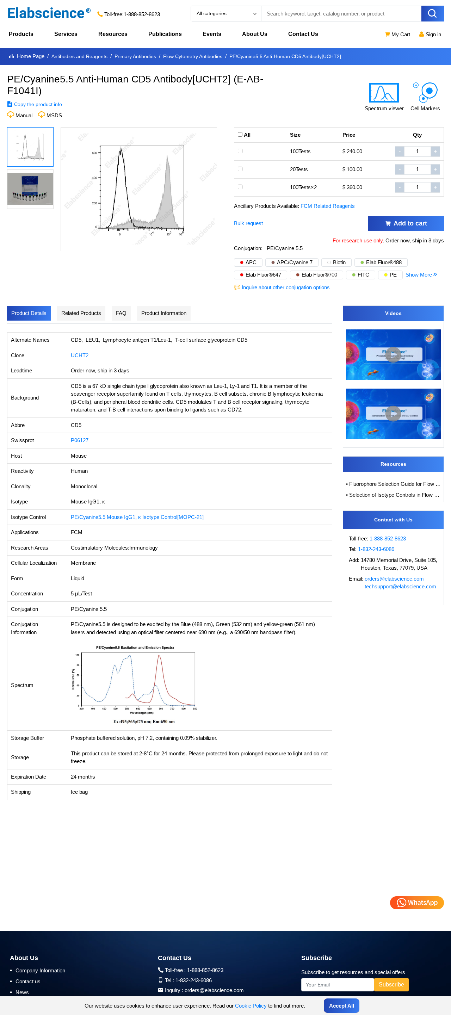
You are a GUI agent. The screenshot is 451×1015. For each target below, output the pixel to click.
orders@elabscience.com (394, 579)
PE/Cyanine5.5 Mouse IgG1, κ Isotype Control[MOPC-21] (137, 517)
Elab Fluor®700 (319, 275)
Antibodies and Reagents (79, 56)
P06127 (79, 440)
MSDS (54, 115)
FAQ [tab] (121, 313)
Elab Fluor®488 (384, 262)
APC (251, 262)
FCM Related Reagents (328, 206)
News (19, 992)
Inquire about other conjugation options (286, 287)
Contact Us (303, 34)
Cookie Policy (251, 1006)
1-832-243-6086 (376, 549)
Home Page (30, 56)
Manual (24, 115)
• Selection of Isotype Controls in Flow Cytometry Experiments (393, 495)
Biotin (339, 262)
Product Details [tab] (29, 313)
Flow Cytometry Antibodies (192, 56)
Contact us (25, 981)
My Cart (400, 34)
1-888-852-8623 (142, 14)
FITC (363, 275)
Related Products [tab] (81, 313)
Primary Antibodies (135, 56)
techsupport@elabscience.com (400, 586)
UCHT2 (79, 355)
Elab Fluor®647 (263, 275)
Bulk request (248, 223)
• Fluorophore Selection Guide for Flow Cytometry (393, 484)
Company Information (37, 970)
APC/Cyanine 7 (295, 262)
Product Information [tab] (163, 313)
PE (393, 275)
